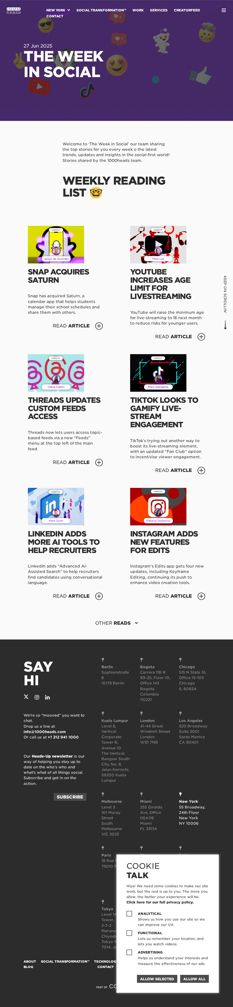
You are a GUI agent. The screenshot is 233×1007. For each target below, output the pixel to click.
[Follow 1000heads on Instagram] (37, 697)
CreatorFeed (187, 10)
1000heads (13, 10)
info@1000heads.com (45, 732)
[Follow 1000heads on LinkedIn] (47, 697)
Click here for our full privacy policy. (160, 902)
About (30, 961)
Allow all (194, 979)
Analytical (150, 914)
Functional (150, 933)
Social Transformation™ (101, 10)
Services (159, 10)
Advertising (150, 952)
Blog (28, 967)
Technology (106, 961)
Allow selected (157, 979)
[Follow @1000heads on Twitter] (26, 697)
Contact (54, 16)
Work (138, 10)
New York (55, 10)
